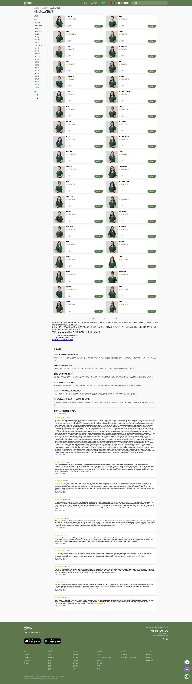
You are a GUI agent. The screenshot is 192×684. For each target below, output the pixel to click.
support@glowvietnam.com (160, 635)
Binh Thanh (38, 31)
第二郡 (37, 59)
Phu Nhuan (38, 45)
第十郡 (37, 51)
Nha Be (37, 42)
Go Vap (37, 37)
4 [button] (104, 319)
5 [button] (108, 319)
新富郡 (37, 84)
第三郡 (37, 62)
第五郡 (37, 67)
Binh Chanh (38, 25)
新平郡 (37, 81)
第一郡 (37, 48)
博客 (103, 3)
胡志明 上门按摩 (55, 8)
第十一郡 (37, 53)
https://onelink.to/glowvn (70, 335)
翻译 (64, 454)
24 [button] (116, 319)
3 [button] (100, 319)
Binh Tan (37, 28)
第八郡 (37, 76)
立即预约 (98, 26)
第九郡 (37, 79)
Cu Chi (37, 34)
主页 (85, 3)
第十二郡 (37, 56)
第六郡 (37, 70)
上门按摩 (94, 3)
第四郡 (37, 65)
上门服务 (37, 8)
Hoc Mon (37, 39)
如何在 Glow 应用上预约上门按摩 (62, 340)
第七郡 (37, 73)
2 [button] (97, 319)
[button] (120, 318)
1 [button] (93, 319)
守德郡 (37, 87)
